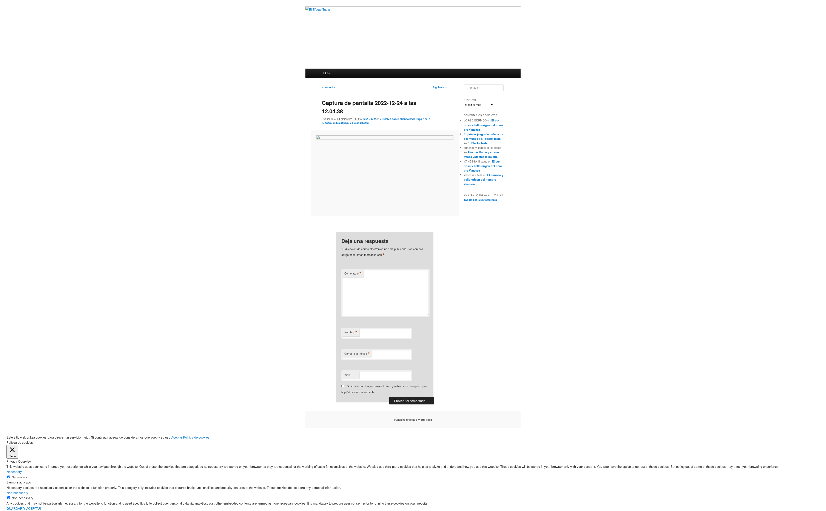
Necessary (19, 477)
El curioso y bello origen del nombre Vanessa (483, 124)
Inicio (326, 73)
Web (347, 375)
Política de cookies (196, 437)
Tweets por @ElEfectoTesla (480, 200)
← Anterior (328, 87)
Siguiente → (440, 87)
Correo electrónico (357, 353)
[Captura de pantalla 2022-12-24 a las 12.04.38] (384, 173)
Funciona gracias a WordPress (413, 420)
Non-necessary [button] (17, 492)
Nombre (350, 332)
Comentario (352, 273)
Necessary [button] (14, 471)
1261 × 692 (369, 119)
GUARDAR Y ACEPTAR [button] (23, 508)
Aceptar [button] (176, 437)
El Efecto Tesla (477, 143)
